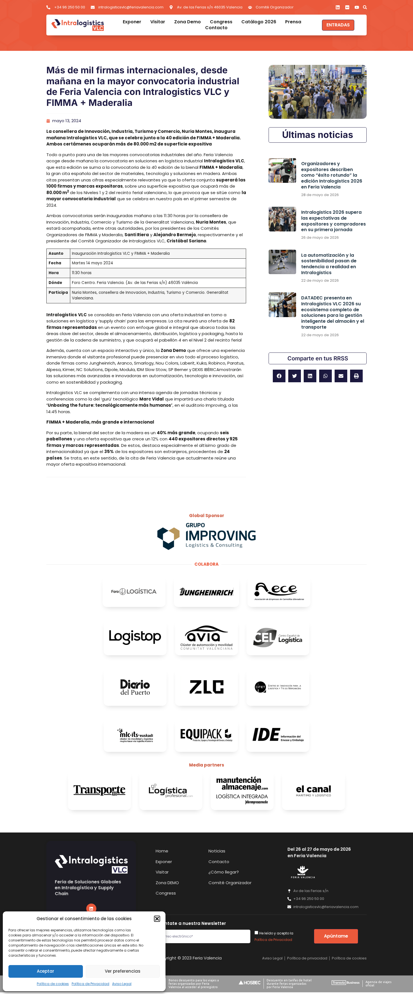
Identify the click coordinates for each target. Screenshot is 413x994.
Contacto (216, 28)
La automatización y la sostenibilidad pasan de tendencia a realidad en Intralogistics (329, 264)
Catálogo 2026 (258, 22)
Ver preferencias (122, 971)
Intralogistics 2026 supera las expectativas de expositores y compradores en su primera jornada (333, 221)
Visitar (157, 22)
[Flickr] (347, 7)
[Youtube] (357, 7)
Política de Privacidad (90, 983)
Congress (221, 22)
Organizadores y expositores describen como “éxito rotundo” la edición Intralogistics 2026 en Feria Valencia (331, 175)
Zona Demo (187, 22)
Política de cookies (53, 983)
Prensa (293, 22)
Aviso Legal (121, 983)
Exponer (132, 22)
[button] (157, 919)
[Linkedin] (337, 7)
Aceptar (45, 971)
